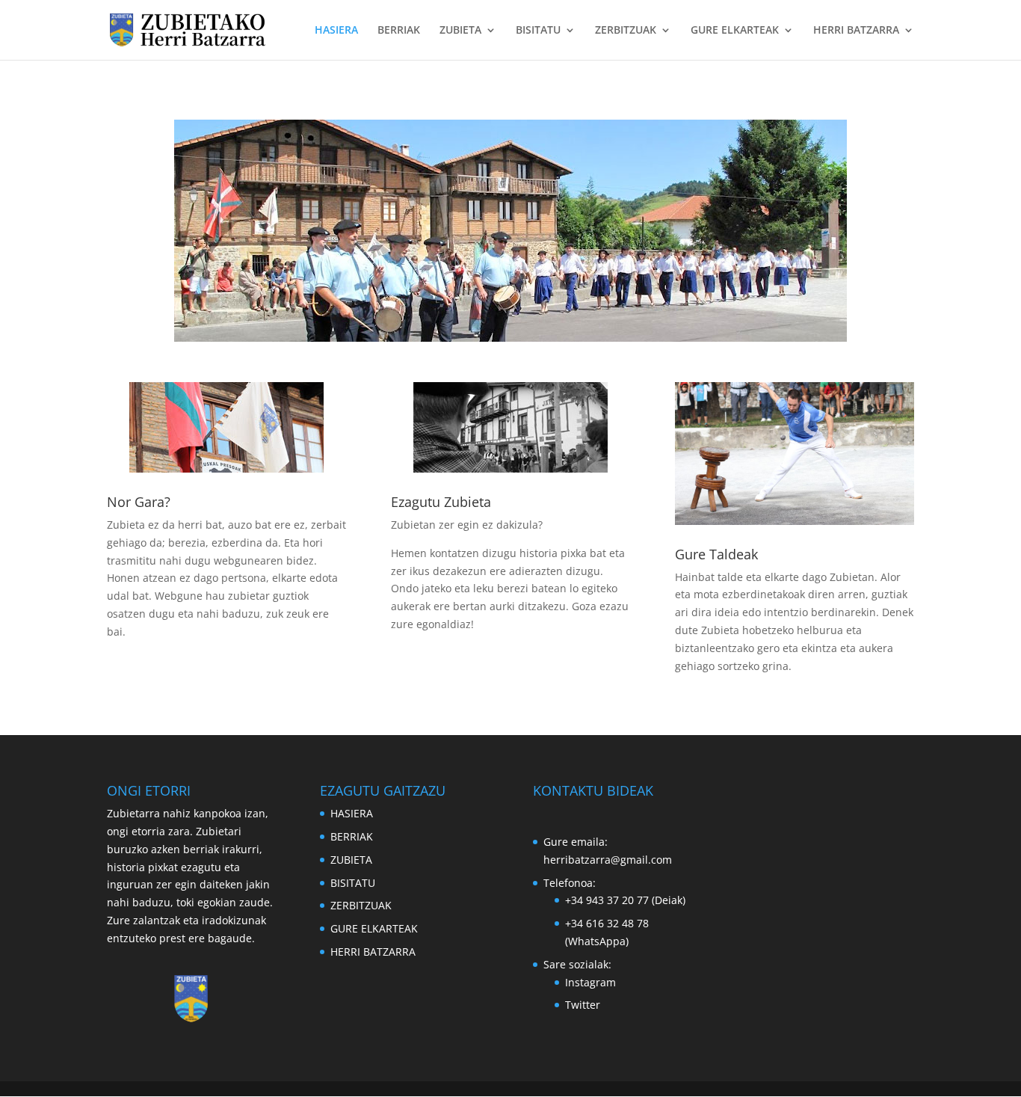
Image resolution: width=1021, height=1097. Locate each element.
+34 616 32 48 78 (607, 923)
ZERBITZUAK (625, 31)
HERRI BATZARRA (856, 31)
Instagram (590, 982)
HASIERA (336, 31)
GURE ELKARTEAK (735, 31)
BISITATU (538, 31)
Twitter (582, 1005)
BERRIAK (398, 31)
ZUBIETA (460, 31)
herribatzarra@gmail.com (607, 859)
